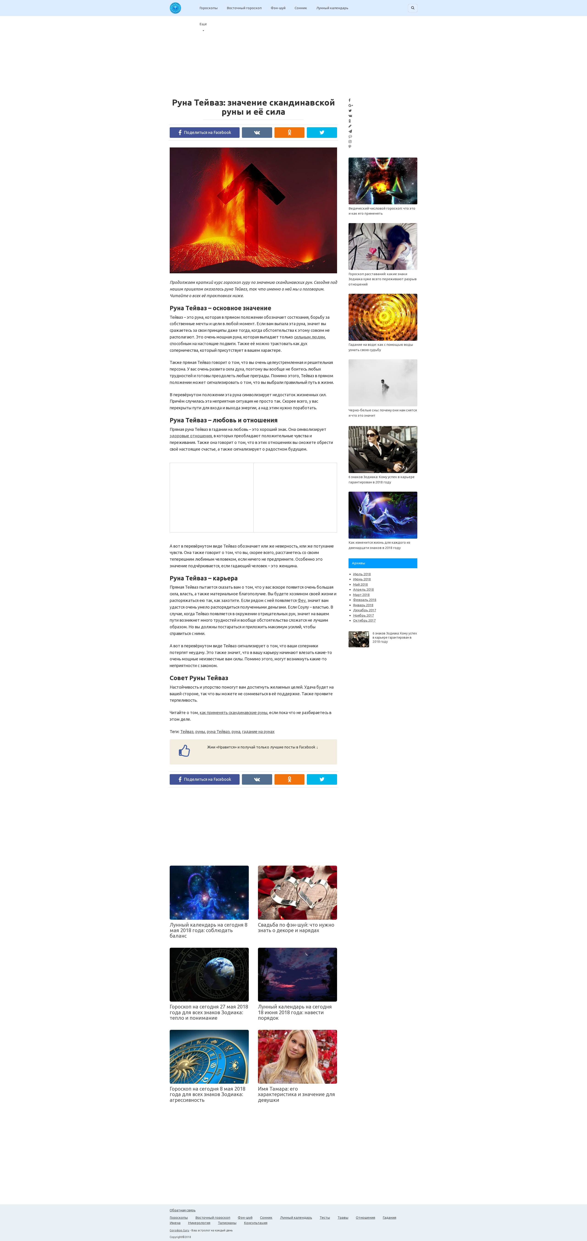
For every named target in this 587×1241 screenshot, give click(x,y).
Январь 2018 (363, 605)
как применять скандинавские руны (233, 712)
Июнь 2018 (362, 579)
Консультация (255, 1223)
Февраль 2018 (364, 600)
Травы (343, 1217)
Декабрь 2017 (364, 610)
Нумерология (199, 1223)
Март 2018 (361, 595)
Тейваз (187, 731)
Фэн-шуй (278, 8)
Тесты (325, 1217)
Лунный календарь (332, 8)
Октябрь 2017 (364, 620)
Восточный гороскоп (244, 8)
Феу (302, 600)
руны (200, 731)
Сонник (301, 8)
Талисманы (227, 1223)
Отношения (365, 1217)
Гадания (389, 1217)
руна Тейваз (218, 731)
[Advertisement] (211, 497)
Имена (175, 1223)
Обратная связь (183, 1210)
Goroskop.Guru (179, 1230)
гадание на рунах (258, 731)
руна (236, 731)
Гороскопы (208, 8)
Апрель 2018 (363, 589)
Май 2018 (360, 584)
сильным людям (309, 337)
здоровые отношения (191, 435)
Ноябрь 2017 (363, 615)
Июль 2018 (362, 574)
